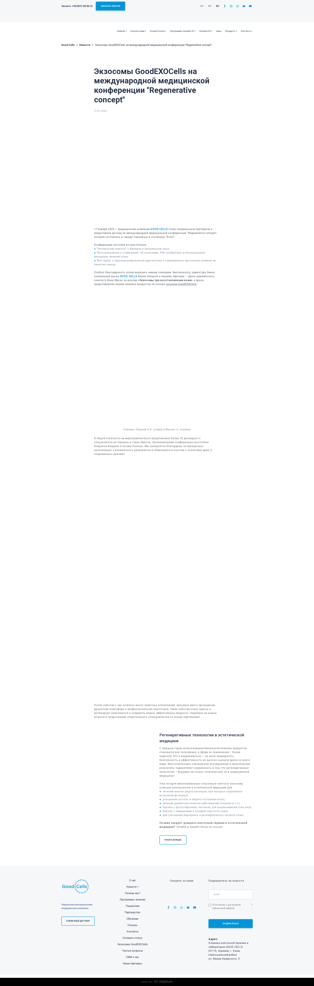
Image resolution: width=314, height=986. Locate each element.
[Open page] (108, 790)
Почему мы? (132, 893)
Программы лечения (132, 899)
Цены (218, 31)
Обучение (132, 918)
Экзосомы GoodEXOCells (132, 944)
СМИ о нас (132, 957)
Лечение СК (205, 31)
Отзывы (132, 925)
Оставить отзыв (132, 937)
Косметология (157, 31)
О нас (132, 880)
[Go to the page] (71, 31)
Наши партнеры (132, 963)
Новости (131, 886)
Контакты (246, 31)
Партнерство (132, 912)
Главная (121, 31)
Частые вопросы (132, 950)
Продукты (230, 31)
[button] (110, 6)
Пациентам (132, 906)
